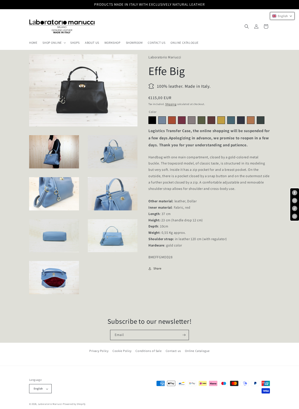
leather (251, 120)
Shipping (170, 104)
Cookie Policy (122, 351)
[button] (54, 42)
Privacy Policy (98, 351)
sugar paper (162, 120)
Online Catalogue (197, 351)
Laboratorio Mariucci (50, 404)
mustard (221, 120)
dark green (260, 120)
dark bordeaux (211, 120)
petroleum (231, 120)
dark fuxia (182, 120)
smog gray (191, 120)
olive (201, 120)
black (152, 120)
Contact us (173, 351)
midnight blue (241, 120)
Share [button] (157, 268)
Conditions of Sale (148, 351)
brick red (172, 120)
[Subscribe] (184, 335)
